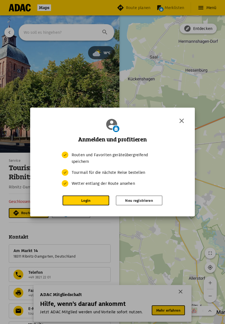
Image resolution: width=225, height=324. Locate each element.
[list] (112, 169)
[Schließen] (181, 120)
